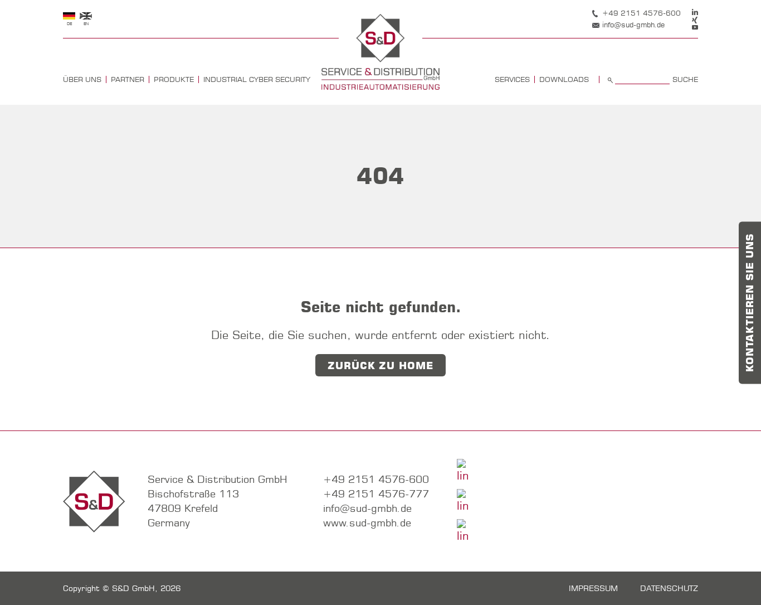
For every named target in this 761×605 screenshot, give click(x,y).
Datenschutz (669, 588)
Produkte (174, 79)
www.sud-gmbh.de (367, 522)
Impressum (593, 588)
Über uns (82, 79)
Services (512, 79)
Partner (127, 79)
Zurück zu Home (380, 366)
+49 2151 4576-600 (641, 12)
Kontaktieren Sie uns (750, 302)
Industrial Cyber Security (256, 79)
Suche (685, 79)
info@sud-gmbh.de (633, 24)
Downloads (564, 79)
